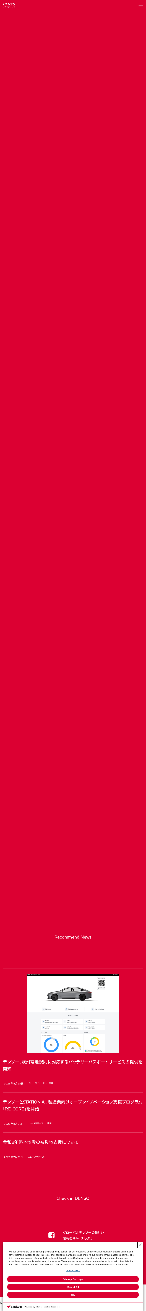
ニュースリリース (47, 97)
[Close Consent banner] (140, 1245)
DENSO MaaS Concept (73, 372)
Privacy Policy (73, 1270)
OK (73, 1294)
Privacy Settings (73, 1279)
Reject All (73, 1287)
